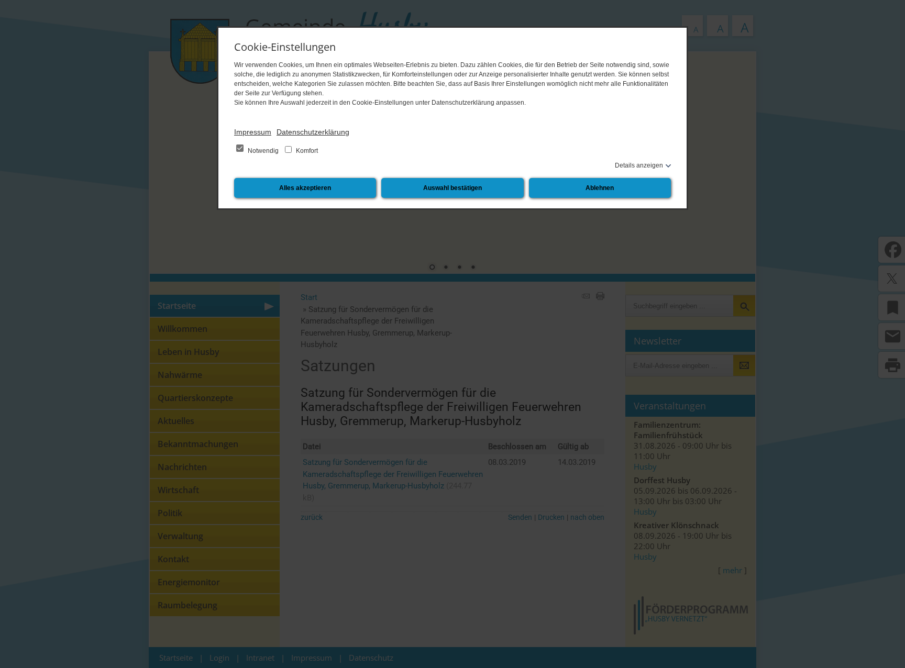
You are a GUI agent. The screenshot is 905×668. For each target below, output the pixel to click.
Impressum (252, 132)
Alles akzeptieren (305, 188)
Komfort (306, 150)
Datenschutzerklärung (313, 132)
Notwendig (263, 150)
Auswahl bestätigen (452, 188)
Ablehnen (600, 188)
